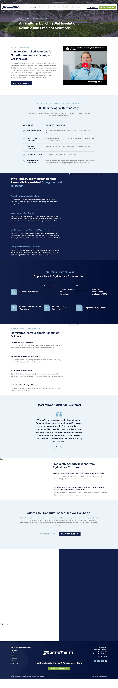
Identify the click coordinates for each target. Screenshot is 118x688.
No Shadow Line (33, 235)
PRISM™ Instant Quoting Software (21, 647)
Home (21, 18)
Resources (14, 658)
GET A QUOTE (92, 7)
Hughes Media (40, 676)
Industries (66, 7)
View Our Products (47, 534)
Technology (33, 7)
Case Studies (76, 7)
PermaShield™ (15, 650)
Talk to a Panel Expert (21, 83)
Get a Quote (14, 663)
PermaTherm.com (102, 676)
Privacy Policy (94, 676)
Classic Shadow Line (17, 235)
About (49, 7)
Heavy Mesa (54, 233)
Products (42, 7)
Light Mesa (46, 233)
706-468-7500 (102, 656)
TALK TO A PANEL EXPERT (107, 7)
